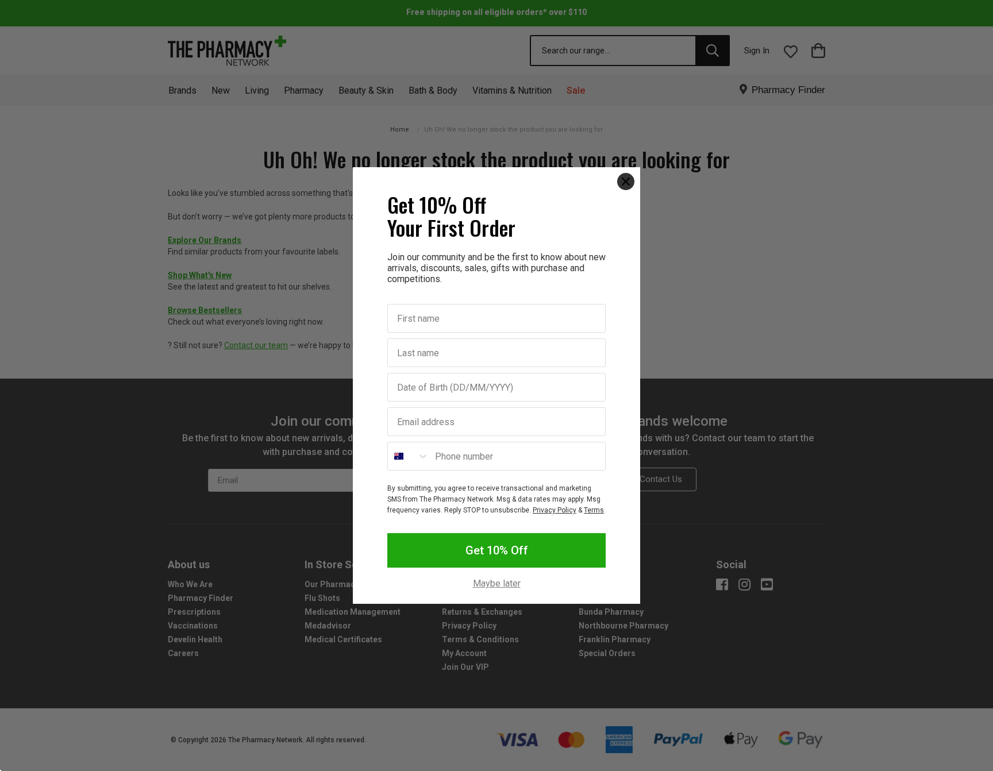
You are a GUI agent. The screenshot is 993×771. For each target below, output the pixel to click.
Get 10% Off (496, 550)
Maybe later (497, 583)
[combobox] (408, 456)
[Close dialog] (625, 181)
